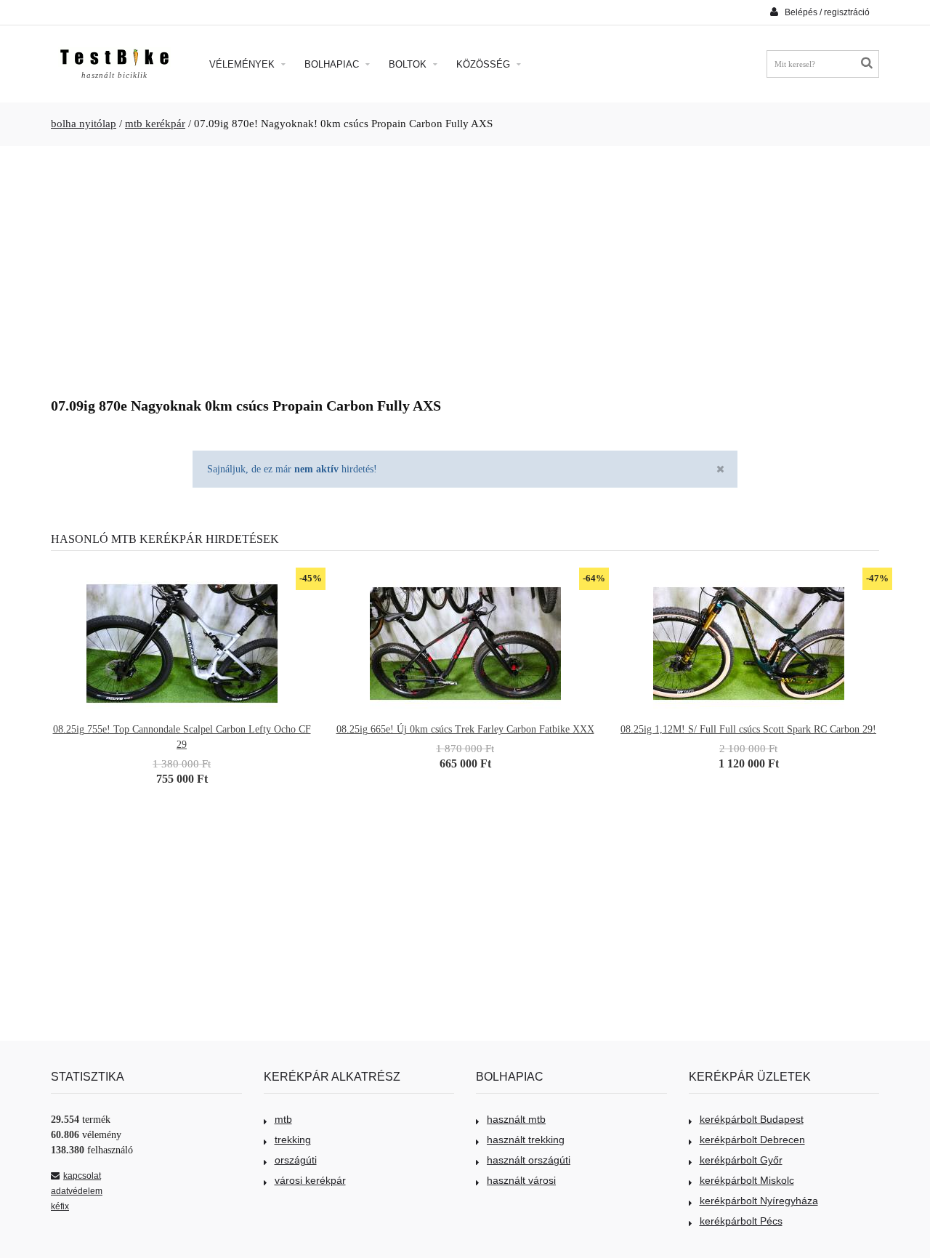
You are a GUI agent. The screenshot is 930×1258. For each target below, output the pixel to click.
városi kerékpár (310, 1180)
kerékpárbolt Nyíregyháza (759, 1200)
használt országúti (528, 1160)
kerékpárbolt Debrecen (752, 1139)
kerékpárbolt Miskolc (747, 1180)
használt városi (521, 1180)
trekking (293, 1139)
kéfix (60, 1206)
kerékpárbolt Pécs (741, 1221)
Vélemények (243, 64)
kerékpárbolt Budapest (752, 1119)
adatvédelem (76, 1191)
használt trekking (526, 1139)
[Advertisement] (465, 266)
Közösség (484, 64)
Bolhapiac (333, 64)
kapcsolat (82, 1176)
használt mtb (516, 1119)
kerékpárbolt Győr (741, 1160)
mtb (283, 1119)
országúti (296, 1160)
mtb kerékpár (155, 123)
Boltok (409, 64)
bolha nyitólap (83, 123)
